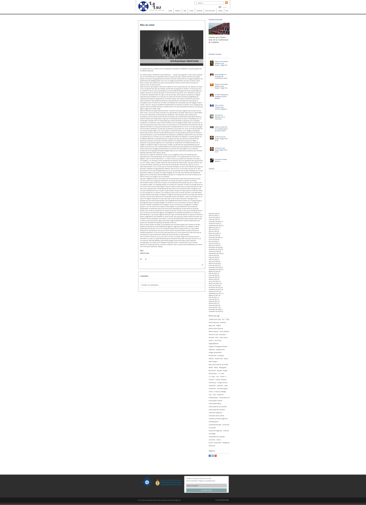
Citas (214, 395)
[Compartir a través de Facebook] (141, 259)
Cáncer (218, 440)
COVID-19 (223, 376)
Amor (217, 337)
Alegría (218, 325)
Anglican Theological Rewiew (218, 346)
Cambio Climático (221, 379)
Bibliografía (222, 367)
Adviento (223, 322)
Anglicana (212, 349)
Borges (225, 370)
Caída (226, 385)
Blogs (141, 250)
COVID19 (211, 379)
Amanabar (222, 334)
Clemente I (220, 395)
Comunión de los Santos (216, 416)
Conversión (225, 425)
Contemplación (213, 422)
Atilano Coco (219, 358)
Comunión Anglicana (215, 412)
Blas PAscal (212, 370)
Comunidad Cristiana (215, 401)
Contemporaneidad (215, 425)
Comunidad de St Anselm (217, 410)
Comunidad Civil (224, 397)
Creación (226, 431)
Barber (211, 367)
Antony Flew (212, 355)
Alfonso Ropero (213, 331)
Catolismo (220, 385)
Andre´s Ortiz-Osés (215, 340)
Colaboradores (213, 397)
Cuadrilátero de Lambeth (217, 437)
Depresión (212, 446)
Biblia (216, 367)
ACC (223, 319)
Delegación (226, 443)
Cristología (212, 434)
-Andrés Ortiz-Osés (215, 319)
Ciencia (211, 391)
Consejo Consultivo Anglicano (218, 418)
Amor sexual (224, 337)
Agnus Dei (212, 325)
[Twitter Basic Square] (213, 456)
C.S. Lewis (212, 376)
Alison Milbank (224, 331)
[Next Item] (226, 28)
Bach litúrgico (213, 361)
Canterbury (212, 382)
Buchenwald (213, 373)
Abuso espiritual (214, 322)
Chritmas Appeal (222, 388)
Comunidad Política (215, 403)
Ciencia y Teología (220, 391)
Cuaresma (212, 440)
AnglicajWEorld (213, 343)
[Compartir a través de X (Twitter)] (145, 259)
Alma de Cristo (213, 334)
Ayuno (226, 358)
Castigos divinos (222, 382)
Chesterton (212, 388)
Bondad (219, 370)
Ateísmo (211, 358)
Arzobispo (221, 355)
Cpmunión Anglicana (215, 431)
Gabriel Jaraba (144, 253)
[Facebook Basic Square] (210, 456)
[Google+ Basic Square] (215, 456)
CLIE (217, 376)
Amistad (211, 337)
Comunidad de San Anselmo (218, 407)
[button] (170, 10)
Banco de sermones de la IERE (218, 364)
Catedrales (212, 385)
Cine (210, 395)
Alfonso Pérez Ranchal (216, 328)
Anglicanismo (220, 349)
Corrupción (212, 428)
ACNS (227, 319)
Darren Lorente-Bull (215, 443)
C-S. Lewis (221, 373)
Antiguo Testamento (215, 352)
